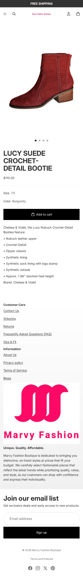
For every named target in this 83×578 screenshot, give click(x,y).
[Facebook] (30, 568)
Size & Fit (9, 342)
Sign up (41, 532)
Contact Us (11, 310)
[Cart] (78, 14)
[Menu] (5, 14)
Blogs (7, 378)
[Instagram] (37, 568)
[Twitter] (45, 568)
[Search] (14, 14)
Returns (8, 326)
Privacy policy (13, 362)
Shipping (9, 318)
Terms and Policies (41, 558)
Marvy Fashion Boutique (46, 550)
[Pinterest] (52, 568)
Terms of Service (15, 370)
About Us (9, 354)
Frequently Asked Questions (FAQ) (27, 334)
